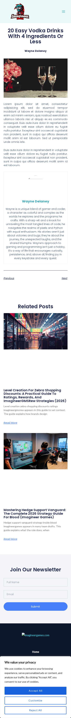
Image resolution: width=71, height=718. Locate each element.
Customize (35, 700)
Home (35, 651)
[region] (35, 687)
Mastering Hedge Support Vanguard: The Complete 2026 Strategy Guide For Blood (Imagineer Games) (35, 513)
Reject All (35, 710)
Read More (10, 422)
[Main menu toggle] (63, 11)
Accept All (35, 690)
